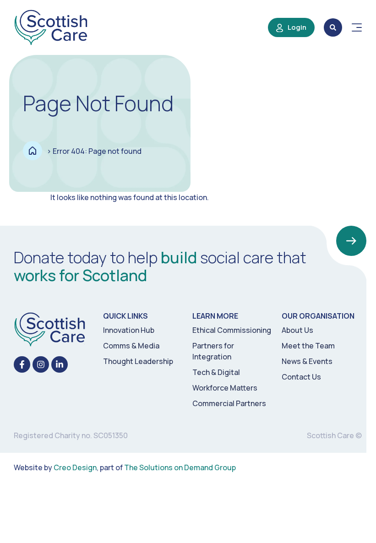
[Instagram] (41, 364)
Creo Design (75, 467)
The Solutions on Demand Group (180, 467)
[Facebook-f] (22, 364)
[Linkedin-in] (59, 364)
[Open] (357, 27)
